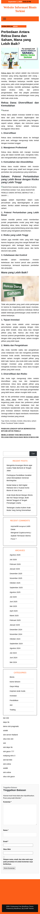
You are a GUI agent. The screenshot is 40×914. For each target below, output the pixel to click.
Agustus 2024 (15, 648)
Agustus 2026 (15, 555)
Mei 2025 (13, 606)
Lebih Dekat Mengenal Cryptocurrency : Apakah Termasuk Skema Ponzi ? (21, 532)
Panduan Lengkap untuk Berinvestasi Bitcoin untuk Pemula (18, 430)
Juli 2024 (13, 653)
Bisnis (12, 677)
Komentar (7, 802)
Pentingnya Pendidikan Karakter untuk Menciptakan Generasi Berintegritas (19, 477)
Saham (4, 200)
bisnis (7, 421)
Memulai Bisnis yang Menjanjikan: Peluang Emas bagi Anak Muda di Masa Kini (20, 436)
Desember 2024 (16, 630)
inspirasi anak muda (17, 691)
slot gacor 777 (8, 751)
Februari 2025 (15, 620)
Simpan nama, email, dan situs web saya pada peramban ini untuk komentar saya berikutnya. (18, 862)
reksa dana (27, 421)
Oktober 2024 (15, 639)
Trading (13, 710)
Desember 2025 (16, 574)
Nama (5, 830)
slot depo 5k (8, 747)
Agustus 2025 (15, 592)
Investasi (13, 696)
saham (34, 421)
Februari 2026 (15, 564)
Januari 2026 (15, 569)
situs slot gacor (9, 777)
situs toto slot (8, 739)
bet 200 (6, 718)
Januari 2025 (15, 625)
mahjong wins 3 (9, 756)
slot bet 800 (7, 760)
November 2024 (16, 634)
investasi (13, 421)
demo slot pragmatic (11, 726)
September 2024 (16, 644)
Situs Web (7, 849)
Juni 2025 (13, 602)
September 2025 (16, 588)
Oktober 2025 (15, 583)
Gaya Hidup (14, 686)
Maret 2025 (14, 616)
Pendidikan (14, 700)
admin (15, 26)
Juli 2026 (13, 560)
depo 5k (6, 722)
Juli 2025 (13, 597)
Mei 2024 (13, 662)
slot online (7, 764)
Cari (4, 450)
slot (11, 705)
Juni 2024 (13, 658)
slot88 (5, 731)
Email (5, 841)
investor (19, 421)
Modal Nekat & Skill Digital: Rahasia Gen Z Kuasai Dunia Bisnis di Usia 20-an (18, 487)
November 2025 (16, 578)
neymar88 (14, 526)
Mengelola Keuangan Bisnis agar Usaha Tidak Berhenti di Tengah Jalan (19, 468)
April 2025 (14, 611)
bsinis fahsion (15, 682)
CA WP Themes (29, 908)
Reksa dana (6, 73)
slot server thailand (10, 735)
